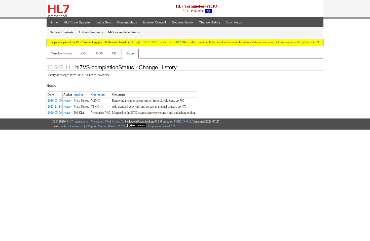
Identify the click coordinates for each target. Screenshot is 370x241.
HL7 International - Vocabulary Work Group (93, 121)
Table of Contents (70, 126)
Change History (209, 22)
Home (54, 22)
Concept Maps (127, 22)
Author (78, 94)
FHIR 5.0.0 (181, 121)
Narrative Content (61, 53)
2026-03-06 (55, 100)
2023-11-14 (55, 106)
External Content (154, 22)
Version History (108, 126)
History (130, 53)
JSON (99, 53)
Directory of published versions (297, 42)
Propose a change (158, 126)
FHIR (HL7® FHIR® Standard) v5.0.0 (154, 42)
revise (66, 100)
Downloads (234, 22)
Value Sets (103, 22)
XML (83, 53)
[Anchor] (179, 67)
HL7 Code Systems (77, 22)
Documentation (182, 22)
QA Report (89, 126)
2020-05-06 (55, 112)
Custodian (98, 94)
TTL (114, 53)
